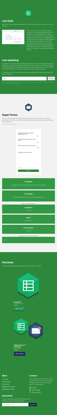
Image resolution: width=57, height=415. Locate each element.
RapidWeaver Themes (8, 389)
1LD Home (5, 379)
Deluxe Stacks (6, 381)
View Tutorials (36, 390)
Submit (28, 170)
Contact (34, 387)
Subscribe (33, 404)
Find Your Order (36, 392)
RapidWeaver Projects (8, 386)
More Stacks (5, 384)
